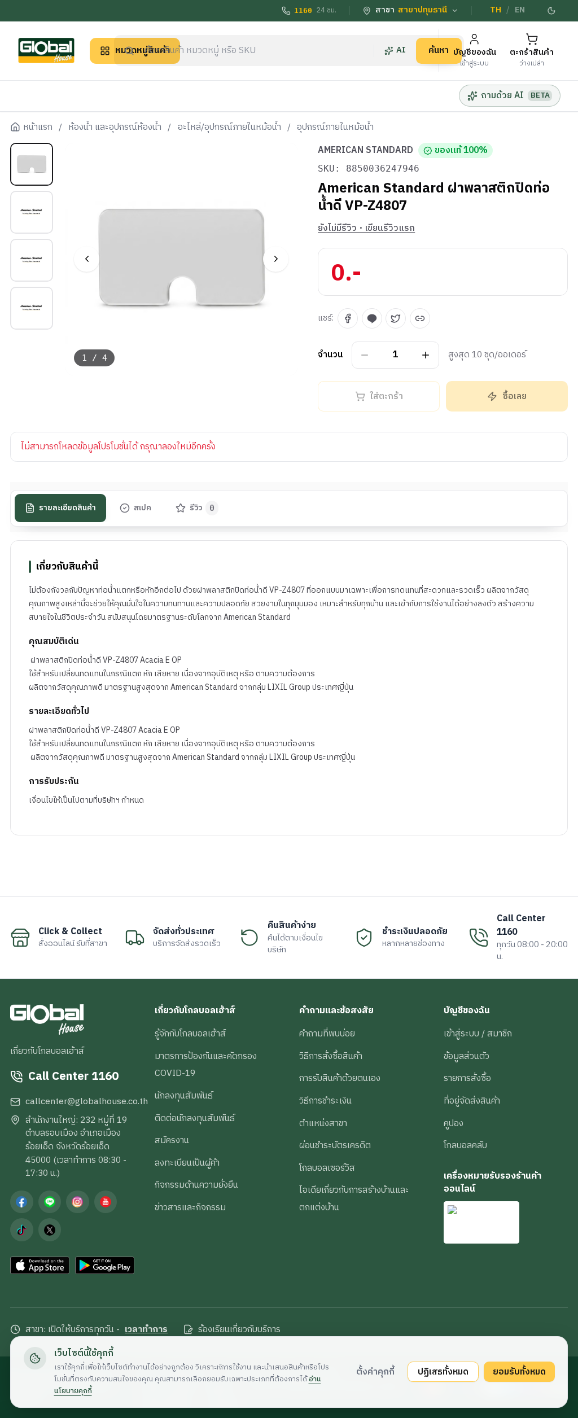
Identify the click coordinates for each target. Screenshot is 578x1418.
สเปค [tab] (142, 508)
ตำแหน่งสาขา (323, 1123)
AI (401, 50)
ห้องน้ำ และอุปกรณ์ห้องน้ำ (114, 127)
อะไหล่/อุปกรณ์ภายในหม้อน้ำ (229, 127)
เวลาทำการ (146, 1330)
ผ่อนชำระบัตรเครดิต (335, 1145)
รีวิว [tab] (202, 508)
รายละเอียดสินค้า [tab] (67, 508)
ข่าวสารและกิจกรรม (190, 1207)
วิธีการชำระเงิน (325, 1100)
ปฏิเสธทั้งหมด (443, 1371)
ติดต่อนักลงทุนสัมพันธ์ (195, 1118)
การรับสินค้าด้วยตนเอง (339, 1078)
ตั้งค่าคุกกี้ (375, 1371)
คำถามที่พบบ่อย (327, 1033)
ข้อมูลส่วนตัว (466, 1056)
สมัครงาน (172, 1140)
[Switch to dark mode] (551, 11)
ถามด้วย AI (515, 95)
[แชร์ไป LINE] (372, 318)
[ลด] (365, 354)
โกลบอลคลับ (465, 1145)
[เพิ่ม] (426, 354)
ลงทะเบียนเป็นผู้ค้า (187, 1163)
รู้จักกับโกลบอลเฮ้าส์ (190, 1033)
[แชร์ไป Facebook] (348, 318)
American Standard (365, 150)
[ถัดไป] (275, 259)
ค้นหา (438, 50)
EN (520, 10)
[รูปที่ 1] (31, 164)
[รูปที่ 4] (31, 308)
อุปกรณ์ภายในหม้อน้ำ (335, 127)
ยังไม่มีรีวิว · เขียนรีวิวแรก (366, 228)
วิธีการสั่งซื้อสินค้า (330, 1056)
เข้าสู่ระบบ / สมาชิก (478, 1033)
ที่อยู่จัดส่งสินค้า (472, 1100)
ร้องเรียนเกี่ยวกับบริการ (239, 1330)
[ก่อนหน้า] (86, 259)
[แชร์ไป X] (396, 318)
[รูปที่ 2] (31, 212)
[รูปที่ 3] (31, 260)
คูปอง (453, 1123)
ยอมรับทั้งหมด (519, 1371)
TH (495, 10)
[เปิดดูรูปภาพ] (181, 259)
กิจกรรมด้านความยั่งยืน (196, 1185)
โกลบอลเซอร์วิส (327, 1168)
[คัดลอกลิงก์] (420, 318)
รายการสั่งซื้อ (467, 1078)
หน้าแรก (37, 127)
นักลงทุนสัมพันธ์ (184, 1095)
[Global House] (46, 50)
